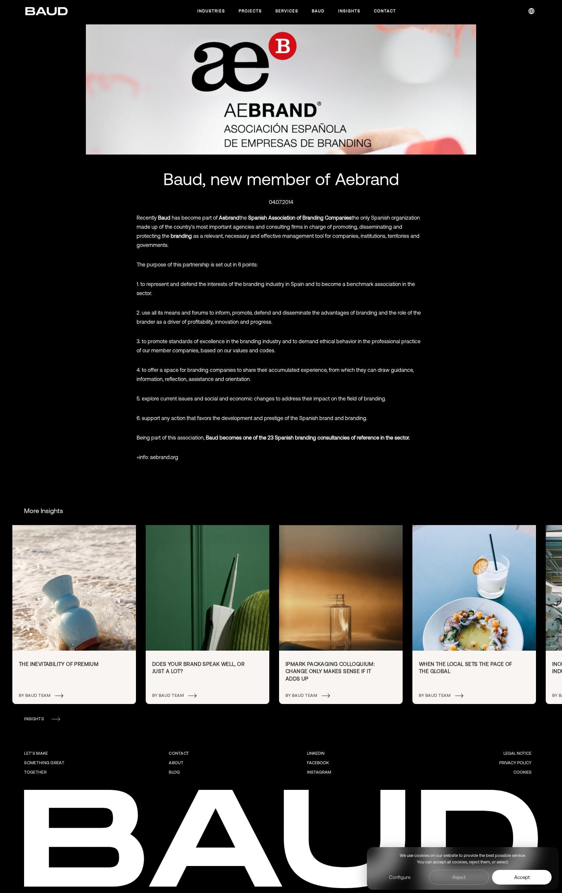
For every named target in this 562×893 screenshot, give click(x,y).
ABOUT (176, 762)
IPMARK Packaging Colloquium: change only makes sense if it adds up (330, 671)
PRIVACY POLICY (515, 762)
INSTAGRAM (319, 772)
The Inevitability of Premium (59, 664)
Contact (385, 11)
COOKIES (522, 772)
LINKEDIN (316, 753)
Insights (349, 11)
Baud (318, 11)
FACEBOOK (318, 762)
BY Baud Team (34, 695)
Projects (250, 11)
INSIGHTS (34, 718)
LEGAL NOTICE (517, 753)
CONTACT (179, 753)
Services (286, 11)
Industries (211, 11)
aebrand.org (164, 457)
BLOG (174, 772)
